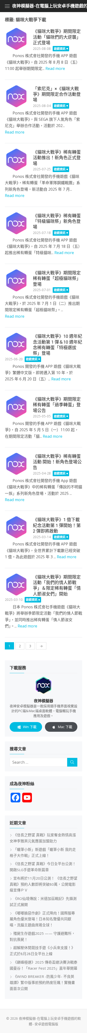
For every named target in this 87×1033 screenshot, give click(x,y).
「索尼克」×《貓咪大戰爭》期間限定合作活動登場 (57, 94)
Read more (55, 68)
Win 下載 (29, 726)
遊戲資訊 (59, 49)
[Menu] (7, 6)
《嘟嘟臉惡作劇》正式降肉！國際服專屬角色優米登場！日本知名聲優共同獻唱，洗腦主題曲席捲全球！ (42, 919)
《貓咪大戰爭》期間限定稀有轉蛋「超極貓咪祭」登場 (57, 278)
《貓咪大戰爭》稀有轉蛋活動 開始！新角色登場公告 (57, 462)
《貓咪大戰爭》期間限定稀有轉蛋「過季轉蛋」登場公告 (57, 405)
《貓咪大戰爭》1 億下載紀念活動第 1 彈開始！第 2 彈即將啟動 (57, 525)
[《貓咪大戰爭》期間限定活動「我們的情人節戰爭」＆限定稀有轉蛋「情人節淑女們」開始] (16, 584)
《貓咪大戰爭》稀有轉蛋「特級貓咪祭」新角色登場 (57, 221)
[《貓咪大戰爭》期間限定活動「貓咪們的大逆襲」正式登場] (16, 39)
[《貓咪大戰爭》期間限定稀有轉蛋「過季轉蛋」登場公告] (16, 406)
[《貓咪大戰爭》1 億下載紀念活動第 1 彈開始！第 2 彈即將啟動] (16, 527)
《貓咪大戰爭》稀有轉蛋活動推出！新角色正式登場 (57, 158)
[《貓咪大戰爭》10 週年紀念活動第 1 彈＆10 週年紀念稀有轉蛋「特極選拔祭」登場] (16, 343)
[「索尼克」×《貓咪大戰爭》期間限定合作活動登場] (16, 96)
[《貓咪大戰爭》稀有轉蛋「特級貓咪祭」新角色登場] (16, 223)
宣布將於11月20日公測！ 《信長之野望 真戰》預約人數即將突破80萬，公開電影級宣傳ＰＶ (43, 884)
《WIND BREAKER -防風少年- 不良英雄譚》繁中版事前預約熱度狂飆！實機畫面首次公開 (42, 982)
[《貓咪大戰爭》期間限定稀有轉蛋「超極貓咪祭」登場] (16, 280)
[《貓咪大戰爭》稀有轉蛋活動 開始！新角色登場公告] (16, 463)
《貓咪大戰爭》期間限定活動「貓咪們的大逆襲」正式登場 (57, 37)
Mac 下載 (65, 726)
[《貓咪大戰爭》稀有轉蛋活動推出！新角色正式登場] (16, 159)
